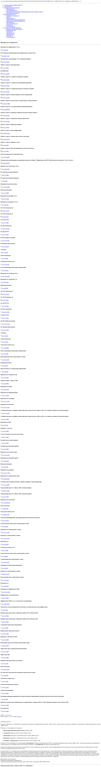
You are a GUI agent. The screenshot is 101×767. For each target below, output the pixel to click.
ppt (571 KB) (5, 663)
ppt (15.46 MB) (5, 157)
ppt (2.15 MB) (5, 616)
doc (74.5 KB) (5, 246)
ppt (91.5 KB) (5, 687)
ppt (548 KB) (5, 371)
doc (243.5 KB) (5, 228)
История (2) (9, 31)
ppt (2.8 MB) (5, 467)
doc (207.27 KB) (6, 473)
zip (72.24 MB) (5, 73)
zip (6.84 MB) (5, 145)
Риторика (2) (10, 25)
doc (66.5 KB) (5, 461)
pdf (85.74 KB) (5, 574)
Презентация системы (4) (13, 13)
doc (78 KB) (5, 50)
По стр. (19, 716)
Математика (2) (10, 9)
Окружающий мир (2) (12, 10)
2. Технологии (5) (8, 6)
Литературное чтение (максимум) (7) (16, 19)
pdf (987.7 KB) (5, 56)
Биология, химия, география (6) (14, 29)
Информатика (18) (11, 30)
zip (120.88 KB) (6, 109)
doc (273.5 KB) (5, 401)
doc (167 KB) (5, 282)
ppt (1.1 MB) (5, 550)
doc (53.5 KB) (5, 580)
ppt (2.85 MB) (5, 449)
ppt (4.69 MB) (5, 383)
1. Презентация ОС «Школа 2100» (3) (13, 5)
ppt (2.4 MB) (5, 628)
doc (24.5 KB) (5, 520)
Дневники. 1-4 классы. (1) (13, 15)
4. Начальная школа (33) (10, 14)
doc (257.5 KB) (5, 407)
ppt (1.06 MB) (5, 348)
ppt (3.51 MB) (5, 431)
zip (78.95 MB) (5, 85)
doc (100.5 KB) (5, 169)
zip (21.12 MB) (5, 97)
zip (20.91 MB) (5, 79)
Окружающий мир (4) (12, 23)
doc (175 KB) (5, 222)
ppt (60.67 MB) (5, 490)
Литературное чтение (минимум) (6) (16, 21)
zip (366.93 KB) (6, 133)
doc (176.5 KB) (5, 240)
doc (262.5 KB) (5, 604)
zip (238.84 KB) (6, 163)
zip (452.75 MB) (6, 103)
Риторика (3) (10, 35)
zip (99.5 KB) (5, 216)
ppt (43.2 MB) (5, 633)
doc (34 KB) (5, 568)
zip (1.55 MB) (5, 68)
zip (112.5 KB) (5, 210)
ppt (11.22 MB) (5, 485)
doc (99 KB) (5, 288)
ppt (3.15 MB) (5, 711)
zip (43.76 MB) (5, 91)
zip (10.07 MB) (5, 139)
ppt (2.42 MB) (5, 645)
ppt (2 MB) (4, 181)
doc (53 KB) (5, 258)
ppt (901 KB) (5, 508)
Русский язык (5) (11, 26)
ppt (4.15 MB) (5, 705)
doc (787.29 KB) (6, 592)
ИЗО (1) (8, 17)
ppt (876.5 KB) (5, 669)
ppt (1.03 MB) (5, 693)
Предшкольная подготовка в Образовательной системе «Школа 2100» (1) (25, 11)
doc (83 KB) (5, 425)
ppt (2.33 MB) (5, 175)
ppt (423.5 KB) (5, 562)
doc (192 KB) (5, 205)
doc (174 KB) (5, 234)
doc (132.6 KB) (5, 276)
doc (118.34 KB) (6, 187)
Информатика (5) (11, 18)
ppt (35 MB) (5, 699)
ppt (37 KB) (5, 610)
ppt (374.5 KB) (5, 359)
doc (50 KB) (5, 526)
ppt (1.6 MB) (5, 353)
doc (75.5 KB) (5, 395)
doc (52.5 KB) (5, 199)
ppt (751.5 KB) (5, 264)
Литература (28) (11, 33)
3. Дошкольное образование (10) (12, 7)
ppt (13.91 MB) (5, 413)
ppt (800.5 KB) (5, 514)
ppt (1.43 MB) (5, 639)
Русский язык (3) (11, 37)
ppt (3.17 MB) (5, 651)
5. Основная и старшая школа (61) (12, 27)
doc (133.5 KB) (5, 532)
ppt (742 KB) (5, 270)
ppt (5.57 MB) (5, 419)
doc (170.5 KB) (5, 455)
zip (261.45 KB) (6, 121)
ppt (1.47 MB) (5, 193)
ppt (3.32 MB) (5, 443)
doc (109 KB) (5, 544)
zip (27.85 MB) (5, 62)
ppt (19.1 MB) (5, 496)
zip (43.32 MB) (5, 115)
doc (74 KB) (5, 252)
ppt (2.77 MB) (5, 437)
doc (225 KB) (5, 377)
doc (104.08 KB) (6, 502)
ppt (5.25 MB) (5, 598)
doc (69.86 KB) (5, 479)
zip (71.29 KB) (5, 127)
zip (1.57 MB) (5, 151)
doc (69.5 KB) (5, 389)
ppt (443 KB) (5, 675)
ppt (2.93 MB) (5, 657)
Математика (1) (10, 34)
